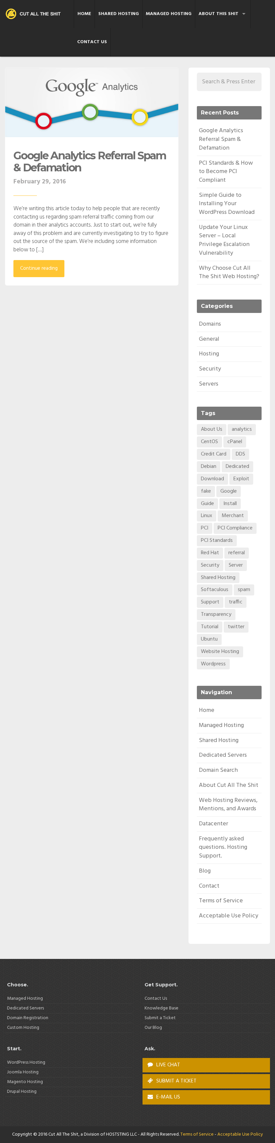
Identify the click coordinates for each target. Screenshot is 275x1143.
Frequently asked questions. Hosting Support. (223, 847)
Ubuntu (209, 639)
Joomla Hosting (23, 1072)
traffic (235, 602)
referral (236, 553)
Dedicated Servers (223, 755)
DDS (240, 454)
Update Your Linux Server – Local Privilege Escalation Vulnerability (224, 240)
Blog (205, 871)
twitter (236, 627)
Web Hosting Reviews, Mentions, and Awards (228, 805)
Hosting (209, 354)
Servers (208, 384)
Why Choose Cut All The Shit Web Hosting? (229, 272)
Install (230, 503)
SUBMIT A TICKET (176, 1081)
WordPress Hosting (26, 1062)
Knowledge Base (161, 1008)
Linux (206, 515)
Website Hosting (220, 651)
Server (236, 565)
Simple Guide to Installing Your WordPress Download (227, 203)
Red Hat (210, 553)
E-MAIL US (167, 1097)
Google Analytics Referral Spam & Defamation (89, 161)
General (209, 339)
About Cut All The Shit (228, 785)
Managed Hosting (168, 14)
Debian (208, 466)
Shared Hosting (118, 14)
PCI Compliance (235, 528)
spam (244, 589)
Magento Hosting (25, 1082)
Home (84, 14)
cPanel (234, 441)
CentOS (209, 441)
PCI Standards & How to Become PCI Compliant (226, 171)
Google (228, 491)
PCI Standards (217, 540)
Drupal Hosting (22, 1091)
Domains (210, 324)
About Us (211, 429)
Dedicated (237, 466)
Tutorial (209, 627)
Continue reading (39, 268)
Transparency (216, 614)
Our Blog (153, 1028)
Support (210, 602)
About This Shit (218, 14)
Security (210, 369)
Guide (207, 503)
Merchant (233, 515)
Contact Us (92, 42)
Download (212, 479)
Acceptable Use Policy (228, 916)
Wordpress (213, 664)
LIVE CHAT (167, 1065)
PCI (204, 528)
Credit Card (213, 454)
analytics (242, 429)
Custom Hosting (23, 1028)
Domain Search (218, 770)
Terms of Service (221, 901)
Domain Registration (27, 1018)
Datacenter (213, 824)
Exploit (241, 479)
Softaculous (214, 589)
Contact (209, 886)
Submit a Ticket (160, 1018)
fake (206, 491)
